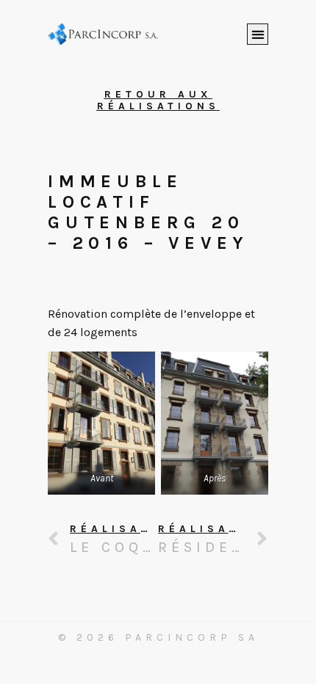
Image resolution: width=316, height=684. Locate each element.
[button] (257, 34)
